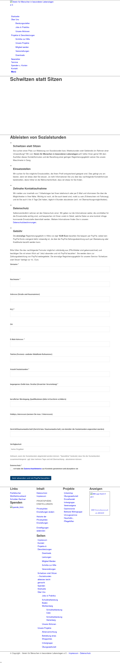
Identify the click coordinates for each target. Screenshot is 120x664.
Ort (11, 324)
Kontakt (41, 543)
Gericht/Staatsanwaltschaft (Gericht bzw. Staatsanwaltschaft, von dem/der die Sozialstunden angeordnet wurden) (57, 429)
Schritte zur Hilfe (49, 565)
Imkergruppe (47, 642)
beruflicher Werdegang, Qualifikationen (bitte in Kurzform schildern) (38, 399)
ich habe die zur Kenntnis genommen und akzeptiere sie (45, 469)
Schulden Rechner (18, 499)
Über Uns (42, 592)
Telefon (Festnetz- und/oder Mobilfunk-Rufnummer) (31, 354)
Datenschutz (16, 465)
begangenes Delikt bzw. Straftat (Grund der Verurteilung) (34, 384)
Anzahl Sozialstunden (19, 369)
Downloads (46, 553)
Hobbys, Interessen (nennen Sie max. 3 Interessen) (31, 414)
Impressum (41, 496)
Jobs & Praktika (49, 595)
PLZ (12, 309)
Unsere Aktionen (49, 624)
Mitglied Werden (49, 561)
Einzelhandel (69, 499)
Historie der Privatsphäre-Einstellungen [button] (42, 519)
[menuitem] (60, 16)
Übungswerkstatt (49, 646)
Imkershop (68, 493)
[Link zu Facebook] (12, 656)
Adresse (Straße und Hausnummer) (25, 294)
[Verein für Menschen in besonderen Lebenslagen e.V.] (32, 4)
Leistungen (46, 557)
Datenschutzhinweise (33, 469)
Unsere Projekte (44, 628)
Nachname (15, 279)
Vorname (14, 264)
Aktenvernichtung (49, 631)
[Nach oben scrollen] (1, 662)
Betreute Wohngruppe (73, 511)
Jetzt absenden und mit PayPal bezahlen (31, 478)
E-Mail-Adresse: (17, 339)
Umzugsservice (70, 514)
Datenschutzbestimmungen (24, 222)
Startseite (42, 588)
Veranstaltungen (49, 569)
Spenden (41, 585)
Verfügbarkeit (15, 444)
